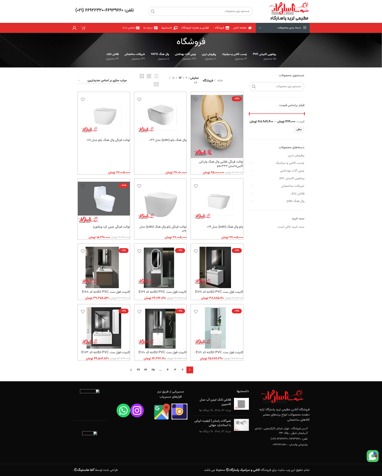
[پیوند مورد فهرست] (282, 430)
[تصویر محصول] (217, 126)
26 (145, 370)
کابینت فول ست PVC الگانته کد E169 (162, 292)
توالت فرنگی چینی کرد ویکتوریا (111, 226)
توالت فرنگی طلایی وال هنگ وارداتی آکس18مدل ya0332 (221, 164)
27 (138, 370)
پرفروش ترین (296, 155)
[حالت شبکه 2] (149, 76)
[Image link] (282, 396)
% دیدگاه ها (206, 410)
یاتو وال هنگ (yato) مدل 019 (225, 226)
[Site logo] (289, 11)
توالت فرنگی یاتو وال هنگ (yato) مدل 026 (162, 229)
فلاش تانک (297, 193)
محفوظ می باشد (232, 470)
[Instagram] (137, 410)
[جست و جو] (152, 11)
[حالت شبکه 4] (156, 85)
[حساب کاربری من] (74, 28)
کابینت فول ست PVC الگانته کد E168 (106, 292)
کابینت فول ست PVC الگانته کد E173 (105, 352)
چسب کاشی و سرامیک (290, 163)
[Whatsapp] (123, 410)
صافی (299, 129)
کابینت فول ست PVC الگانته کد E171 (219, 352)
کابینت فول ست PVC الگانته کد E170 (162, 352)
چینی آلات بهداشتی (292, 170)
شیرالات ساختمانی (292, 186)
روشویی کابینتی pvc (292, 178)
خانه (220, 80)
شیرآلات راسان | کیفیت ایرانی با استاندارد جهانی (212, 423)
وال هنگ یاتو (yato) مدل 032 (167, 140)
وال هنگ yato (295, 201)
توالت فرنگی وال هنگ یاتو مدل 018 (108, 140)
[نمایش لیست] (156, 76)
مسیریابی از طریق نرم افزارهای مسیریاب (170, 394)
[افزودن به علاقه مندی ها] (196, 99)
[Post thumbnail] (241, 405)
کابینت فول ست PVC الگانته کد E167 (219, 292)
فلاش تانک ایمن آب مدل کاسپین (215, 402)
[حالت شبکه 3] (142, 76)
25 (153, 370)
